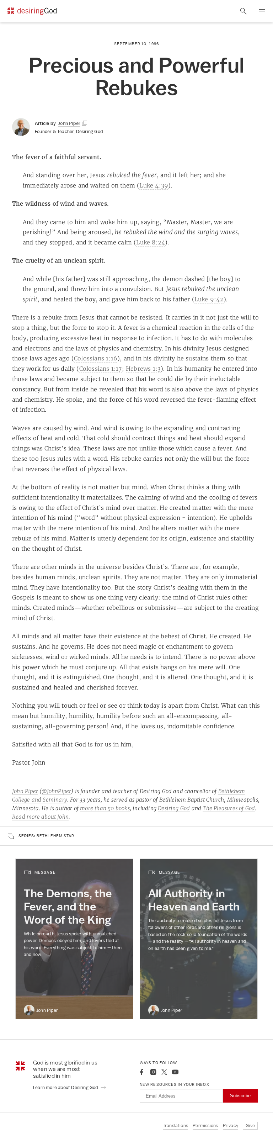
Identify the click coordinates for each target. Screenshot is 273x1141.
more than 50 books (105, 808)
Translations (175, 1125)
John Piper (25, 791)
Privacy (230, 1125)
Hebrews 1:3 (143, 369)
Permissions (205, 1125)
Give (250, 1125)
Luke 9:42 (209, 299)
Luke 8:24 (150, 242)
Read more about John (40, 816)
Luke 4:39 (153, 185)
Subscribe (240, 1095)
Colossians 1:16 (95, 358)
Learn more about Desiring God (66, 1087)
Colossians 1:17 (100, 369)
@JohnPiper (56, 791)
